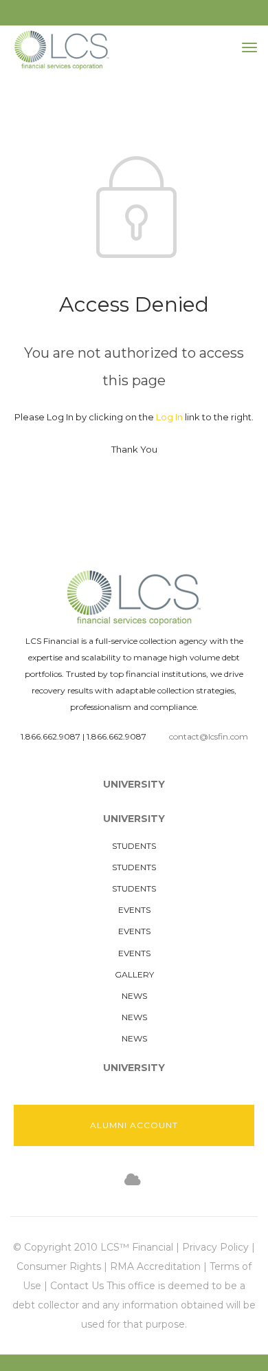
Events (134, 910)
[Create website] (132, 1180)
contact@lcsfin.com (208, 736)
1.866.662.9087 (50, 736)
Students (134, 846)
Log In (169, 416)
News (134, 996)
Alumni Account (134, 1125)
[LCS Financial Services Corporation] (61, 50)
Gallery (134, 974)
